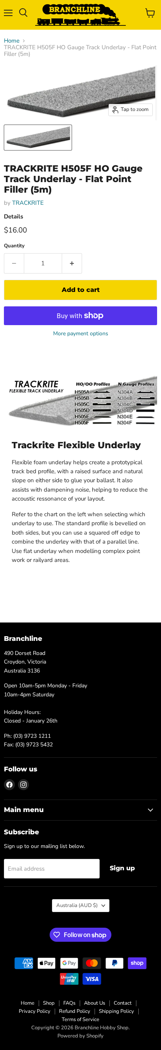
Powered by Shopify (80, 1035)
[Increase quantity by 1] (72, 263)
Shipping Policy (116, 1011)
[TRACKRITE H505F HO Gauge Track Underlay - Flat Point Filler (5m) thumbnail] (38, 137)
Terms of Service (80, 1019)
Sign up (122, 868)
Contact (123, 1003)
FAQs (69, 1003)
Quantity (14, 246)
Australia (77, 905)
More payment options (80, 334)
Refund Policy (74, 1011)
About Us (94, 1003)
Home (12, 41)
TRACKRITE (28, 203)
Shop (49, 1003)
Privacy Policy (34, 1011)
